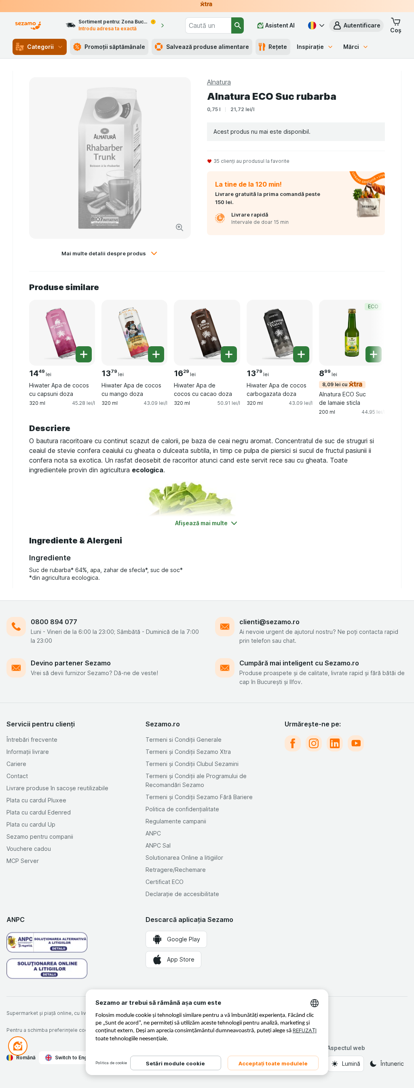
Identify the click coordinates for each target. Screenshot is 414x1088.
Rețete (277, 46)
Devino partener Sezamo (71, 663)
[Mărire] (179, 227)
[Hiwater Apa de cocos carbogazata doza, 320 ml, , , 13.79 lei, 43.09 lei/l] (280, 333)
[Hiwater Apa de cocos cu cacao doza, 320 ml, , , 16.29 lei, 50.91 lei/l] (207, 333)
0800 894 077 (54, 622)
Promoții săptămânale (114, 46)
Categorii (40, 46)
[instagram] (314, 743)
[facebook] (293, 743)
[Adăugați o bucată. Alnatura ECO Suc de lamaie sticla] (373, 354)
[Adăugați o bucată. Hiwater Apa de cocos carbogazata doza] (301, 354)
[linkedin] (335, 743)
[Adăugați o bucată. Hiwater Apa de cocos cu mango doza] (156, 354)
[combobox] (208, 25)
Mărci (351, 46)
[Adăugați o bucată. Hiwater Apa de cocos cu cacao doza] (229, 354)
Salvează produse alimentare (207, 46)
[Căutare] (237, 25)
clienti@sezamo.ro (269, 622)
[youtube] (356, 743)
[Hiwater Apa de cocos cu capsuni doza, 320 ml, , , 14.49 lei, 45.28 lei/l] (62, 333)
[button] (356, 25)
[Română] (315, 25)
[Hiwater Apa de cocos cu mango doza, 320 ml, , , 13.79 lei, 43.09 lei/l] (134, 333)
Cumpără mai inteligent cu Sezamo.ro (299, 663)
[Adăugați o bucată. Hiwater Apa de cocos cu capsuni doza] (84, 354)
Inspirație (310, 46)
